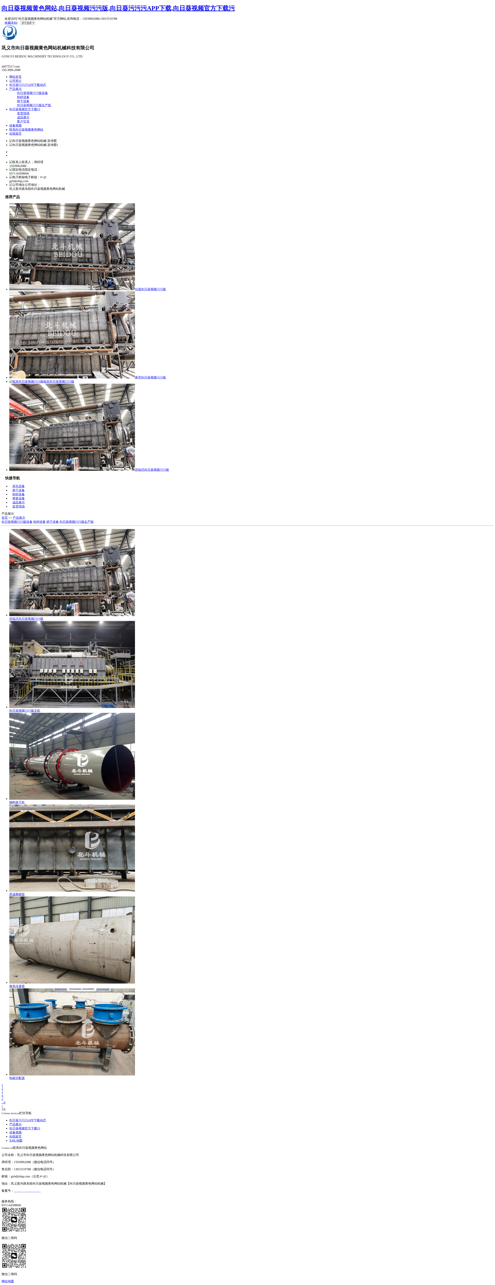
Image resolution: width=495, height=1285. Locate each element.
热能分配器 (17, 1078)
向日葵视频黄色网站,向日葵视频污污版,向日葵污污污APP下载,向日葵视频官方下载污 (118, 8)
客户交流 (23, 121)
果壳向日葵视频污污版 (150, 377)
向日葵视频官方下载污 (24, 109)
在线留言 (15, 133)
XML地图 (15, 1140)
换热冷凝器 (17, 986)
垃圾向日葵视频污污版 (150, 289)
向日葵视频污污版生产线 (34, 105)
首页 (5, 517)
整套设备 (18, 498)
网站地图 (8, 1281)
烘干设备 (23, 101)
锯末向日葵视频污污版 (58, 381)
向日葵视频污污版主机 (24, 710)
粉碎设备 (23, 97)
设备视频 (15, 125)
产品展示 (15, 89)
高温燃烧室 (17, 894)
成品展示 (23, 117)
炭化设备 (18, 486)
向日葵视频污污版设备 (32, 93)
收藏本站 (11, 22)
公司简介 (15, 80)
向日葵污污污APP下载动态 (27, 84)
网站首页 (15, 76)
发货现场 (23, 113)
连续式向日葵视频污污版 (152, 469)
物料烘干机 (17, 802)
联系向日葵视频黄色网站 (26, 129)
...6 (3, 1102)
